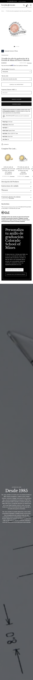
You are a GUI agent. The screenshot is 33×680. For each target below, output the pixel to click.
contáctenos (26, 115)
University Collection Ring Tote (11, 206)
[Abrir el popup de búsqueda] (23, 5)
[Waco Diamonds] (22, 1)
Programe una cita (18, 115)
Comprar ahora (16, 104)
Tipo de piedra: (8, 69)
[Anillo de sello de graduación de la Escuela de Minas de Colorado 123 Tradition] (8, 158)
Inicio (2, 11)
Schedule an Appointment (16, 84)
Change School (4, 55)
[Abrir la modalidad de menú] (30, 5)
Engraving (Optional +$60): (8, 89)
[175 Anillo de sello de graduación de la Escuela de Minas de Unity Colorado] (23, 158)
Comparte (6, 144)
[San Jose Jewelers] (12, 1)
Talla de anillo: (4, 76)
